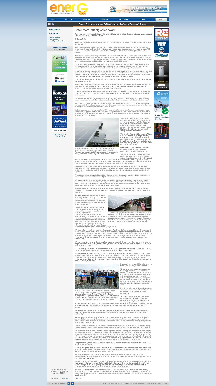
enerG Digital (53, 39)
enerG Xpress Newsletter (57, 41)
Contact (104, 383)
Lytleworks (64, 378)
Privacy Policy (114, 383)
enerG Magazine (54, 37)
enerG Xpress (162, 383)
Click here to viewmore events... (60, 135)
